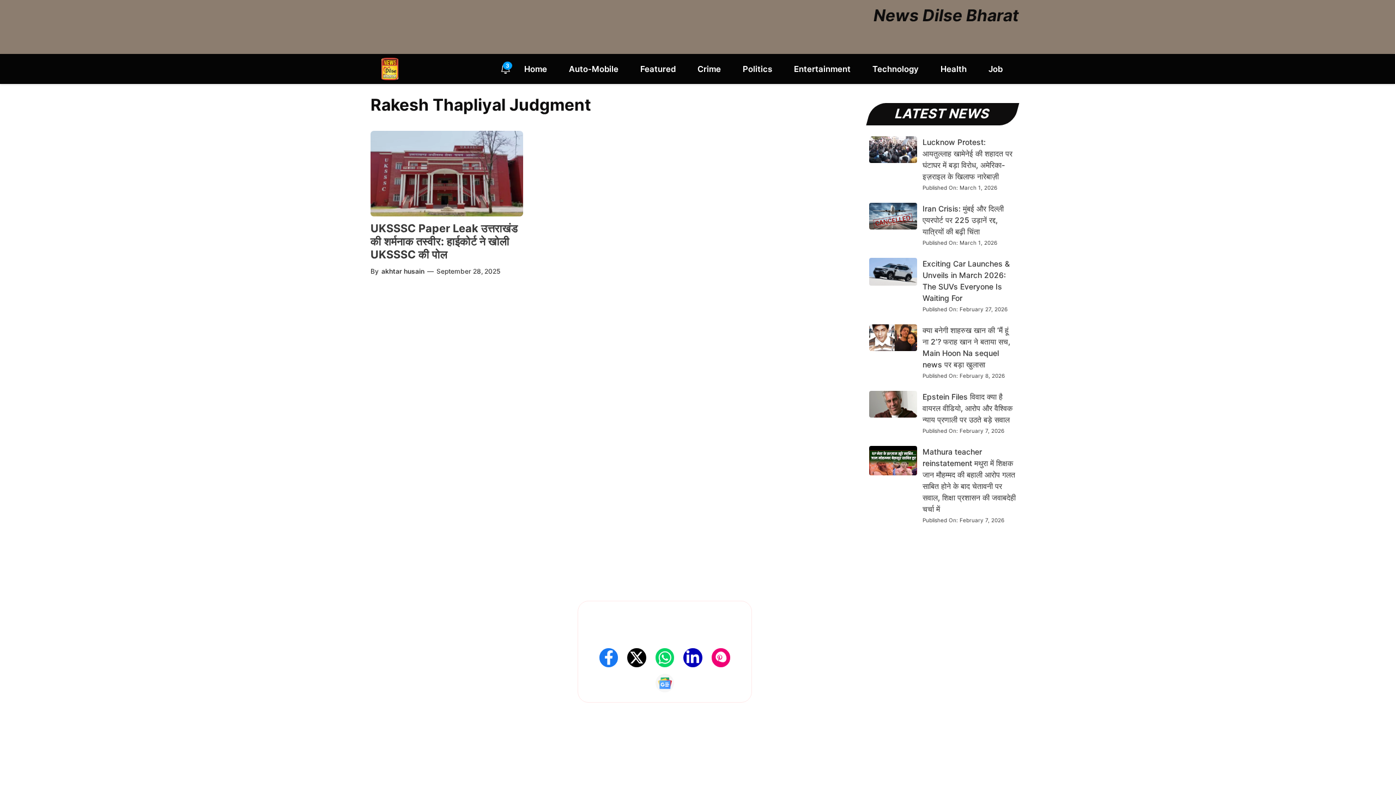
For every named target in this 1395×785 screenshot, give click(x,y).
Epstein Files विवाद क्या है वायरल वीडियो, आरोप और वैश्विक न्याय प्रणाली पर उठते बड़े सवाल (967, 408)
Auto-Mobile (593, 69)
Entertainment (822, 69)
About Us (791, 606)
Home (535, 69)
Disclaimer (792, 640)
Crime (709, 69)
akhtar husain (402, 271)
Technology (895, 69)
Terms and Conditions (813, 674)
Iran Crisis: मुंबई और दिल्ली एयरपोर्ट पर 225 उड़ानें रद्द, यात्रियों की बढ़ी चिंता (963, 220)
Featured (658, 69)
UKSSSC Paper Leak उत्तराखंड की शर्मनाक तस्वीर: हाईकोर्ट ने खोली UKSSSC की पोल (444, 241)
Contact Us (794, 623)
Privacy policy (799, 657)
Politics (757, 69)
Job (995, 69)
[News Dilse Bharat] (389, 69)
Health (954, 69)
